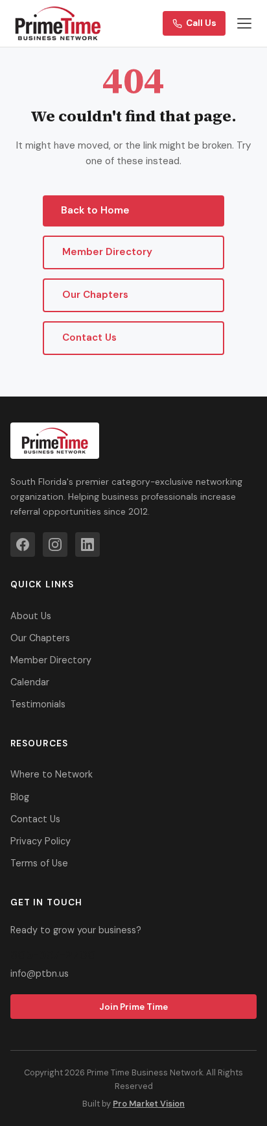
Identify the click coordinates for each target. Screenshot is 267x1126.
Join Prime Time (133, 1006)
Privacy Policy (40, 841)
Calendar (29, 682)
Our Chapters (95, 294)
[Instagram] (55, 544)
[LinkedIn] (87, 544)
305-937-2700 (53, 955)
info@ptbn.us (39, 973)
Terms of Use (39, 863)
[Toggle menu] (244, 23)
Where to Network (51, 774)
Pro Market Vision (149, 1103)
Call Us (201, 23)
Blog (19, 797)
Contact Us (89, 337)
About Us (30, 616)
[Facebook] (22, 544)
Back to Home (95, 210)
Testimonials (37, 704)
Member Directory (107, 251)
